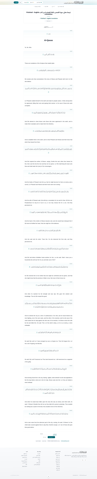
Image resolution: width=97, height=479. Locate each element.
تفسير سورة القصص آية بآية (65, 440)
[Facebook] (85, 460)
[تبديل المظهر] (20, 2)
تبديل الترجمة (48, 21)
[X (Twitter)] (82, 460)
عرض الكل (44, 437)
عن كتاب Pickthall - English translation (54, 440)
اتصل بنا (16, 2)
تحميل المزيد (51, 437)
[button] (53, 6)
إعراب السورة (44, 440)
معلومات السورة (38, 440)
